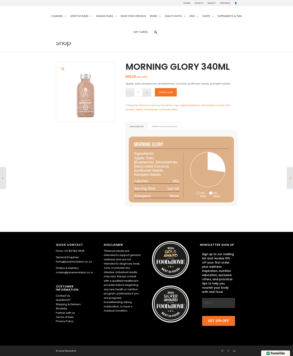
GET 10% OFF (218, 321)
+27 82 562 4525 (74, 251)
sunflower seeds (168, 109)
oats (227, 105)
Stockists (61, 308)
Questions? (63, 300)
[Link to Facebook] (228, 351)
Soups (206, 16)
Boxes (153, 16)
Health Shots (173, 16)
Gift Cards (141, 32)
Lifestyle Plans (79, 16)
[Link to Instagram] (222, 351)
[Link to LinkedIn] (234, 351)
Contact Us (63, 296)
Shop (63, 43)
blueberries (193, 105)
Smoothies (167, 105)
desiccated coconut (212, 105)
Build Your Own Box (133, 16)
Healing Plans (104, 16)
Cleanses (57, 16)
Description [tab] (137, 126)
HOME (186, 3)
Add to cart (166, 92)
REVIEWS (225, 3)
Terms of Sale (65, 317)
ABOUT (211, 3)
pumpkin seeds (134, 109)
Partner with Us (65, 313)
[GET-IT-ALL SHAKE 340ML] (3, 178)
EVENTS (199, 3)
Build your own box (149, 105)
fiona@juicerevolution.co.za (74, 262)
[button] (156, 32)
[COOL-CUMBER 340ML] (290, 178)
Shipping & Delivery (68, 304)
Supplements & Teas (230, 16)
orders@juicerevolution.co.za (75, 272)
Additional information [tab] (165, 126)
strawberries (151, 109)
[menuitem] (187, 3)
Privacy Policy (64, 321)
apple (183, 105)
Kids (192, 16)
